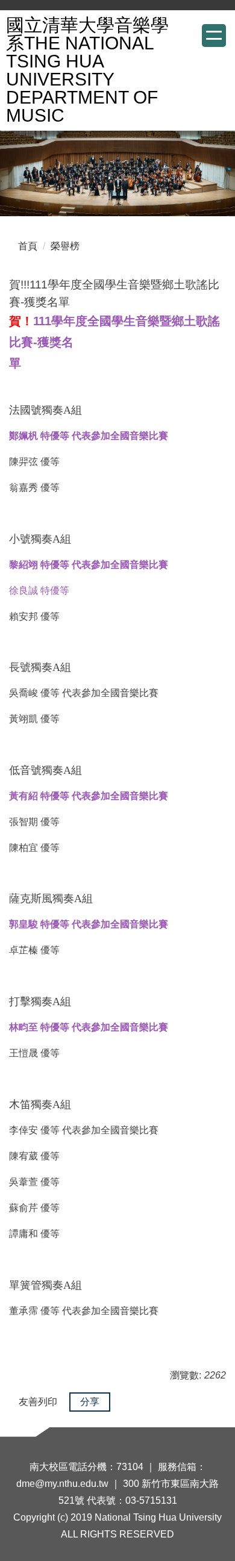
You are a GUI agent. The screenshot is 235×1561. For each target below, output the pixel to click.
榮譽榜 (65, 246)
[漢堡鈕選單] (214, 35)
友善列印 (38, 1402)
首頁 (27, 246)
